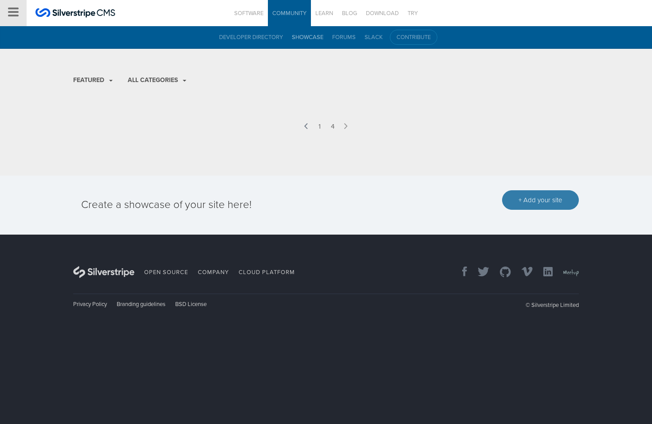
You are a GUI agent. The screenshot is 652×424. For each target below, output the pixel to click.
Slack (374, 37)
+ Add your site (540, 200)
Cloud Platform (267, 272)
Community (289, 13)
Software (248, 13)
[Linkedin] (543, 272)
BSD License (191, 304)
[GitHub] (501, 272)
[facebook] (460, 272)
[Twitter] (479, 272)
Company (213, 272)
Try (413, 13)
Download (382, 13)
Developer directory (251, 37)
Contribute (414, 37)
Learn (324, 13)
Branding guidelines (141, 304)
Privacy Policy (90, 304)
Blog (349, 13)
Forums (344, 37)
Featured (89, 80)
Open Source (166, 272)
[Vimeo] (523, 272)
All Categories (154, 80)
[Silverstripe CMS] (75, 14)
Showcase (307, 37)
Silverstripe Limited (555, 305)
